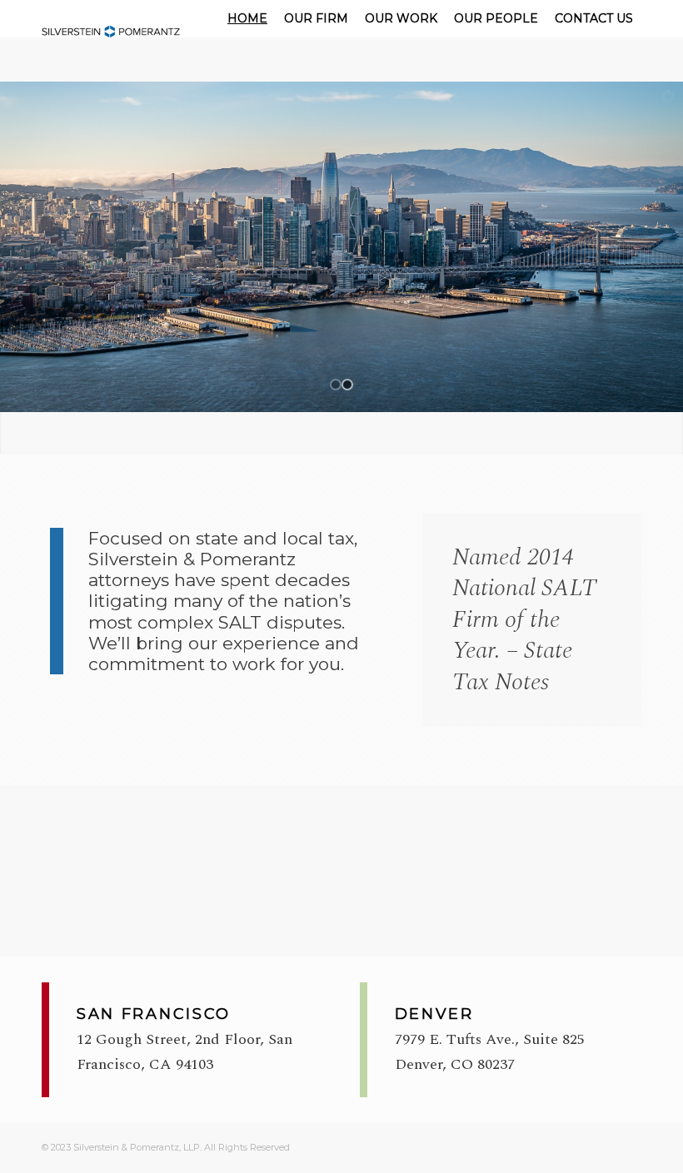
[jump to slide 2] (347, 384)
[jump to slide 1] (336, 384)
